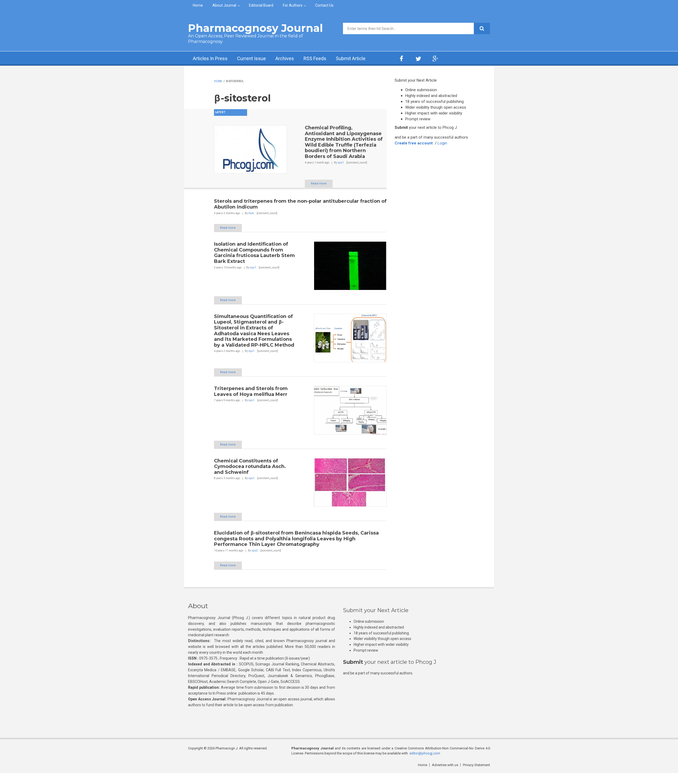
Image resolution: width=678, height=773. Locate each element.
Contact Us (324, 5)
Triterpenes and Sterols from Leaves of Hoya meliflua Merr (251, 391)
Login (442, 143)
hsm (251, 213)
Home (198, 5)
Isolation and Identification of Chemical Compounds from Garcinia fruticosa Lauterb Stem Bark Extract (254, 252)
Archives (284, 58)
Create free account (414, 143)
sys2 (255, 550)
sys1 (341, 162)
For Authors (292, 5)
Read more (319, 183)
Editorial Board (261, 5)
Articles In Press (210, 58)
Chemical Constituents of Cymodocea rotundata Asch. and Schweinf (250, 466)
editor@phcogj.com (424, 753)
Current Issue (251, 58)
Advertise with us (445, 765)
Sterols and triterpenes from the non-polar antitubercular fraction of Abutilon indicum (300, 204)
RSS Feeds (315, 58)
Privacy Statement (476, 765)
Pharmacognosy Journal (255, 27)
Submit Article (350, 58)
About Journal (224, 5)
